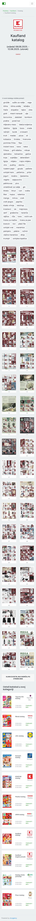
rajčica (6, 216)
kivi (14, 224)
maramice (20, 227)
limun (13, 191)
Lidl (30, 738)
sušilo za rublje (18, 102)
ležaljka (27, 106)
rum (20, 191)
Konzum (30, 780)
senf (5, 213)
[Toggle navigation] (32, 3)
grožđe (6, 102)
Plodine (30, 798)
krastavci (7, 209)
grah (5, 113)
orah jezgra (8, 202)
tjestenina (24, 176)
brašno (14, 176)
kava (19, 147)
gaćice (28, 154)
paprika (19, 202)
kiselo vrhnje (8, 205)
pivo (17, 183)
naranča (24, 213)
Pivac (30, 898)
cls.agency (13, 918)
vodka (27, 191)
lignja (5, 161)
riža (13, 216)
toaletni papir (9, 169)
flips (20, 143)
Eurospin (30, 759)
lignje (15, 128)
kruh (5, 136)
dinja (23, 235)
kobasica (7, 139)
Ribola (30, 718)
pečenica (20, 172)
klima (5, 106)
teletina (6, 128)
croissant (24, 132)
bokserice (18, 154)
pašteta (29, 169)
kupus (12, 194)
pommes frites (9, 143)
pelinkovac (7, 183)
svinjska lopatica (20, 238)
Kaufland (13, 11)
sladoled (18, 117)
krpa (5, 158)
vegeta (6, 180)
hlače (5, 110)
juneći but (16, 121)
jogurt (5, 176)
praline (6, 121)
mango (6, 198)
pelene (16, 231)
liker (5, 194)
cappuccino (17, 180)
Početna (5, 11)
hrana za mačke (10, 220)
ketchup (20, 205)
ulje (26, 113)
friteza (6, 150)
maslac (13, 136)
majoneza (23, 209)
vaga (29, 102)
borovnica (7, 117)
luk (15, 209)
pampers (7, 231)
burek (14, 132)
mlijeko (14, 161)
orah (22, 198)
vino (5, 165)
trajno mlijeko (25, 161)
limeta (5, 191)
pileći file (22, 224)
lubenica (21, 194)
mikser (27, 150)
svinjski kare (8, 172)
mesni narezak (16, 113)
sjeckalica (7, 154)
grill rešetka (17, 150)
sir (27, 136)
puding (13, 165)
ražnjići (6, 132)
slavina (21, 165)
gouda (20, 169)
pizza (21, 136)
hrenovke (27, 139)
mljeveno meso (9, 124)
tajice (23, 110)
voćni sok (28, 216)
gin (24, 187)
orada (29, 128)
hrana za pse (25, 220)
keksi (26, 147)
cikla (30, 110)
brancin (6, 224)
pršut (29, 172)
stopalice (14, 110)
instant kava (8, 147)
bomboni (28, 117)
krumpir (6, 238)
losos (22, 128)
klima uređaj (16, 106)
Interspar (30, 816)
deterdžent (25, 158)
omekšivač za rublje (11, 187)
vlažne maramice (10, 235)
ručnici (25, 231)
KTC (30, 877)
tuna (20, 216)
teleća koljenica (25, 124)
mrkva (15, 198)
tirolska (17, 139)
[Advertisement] (18, 74)
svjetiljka (13, 158)
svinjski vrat (8, 227)
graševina (14, 213)
